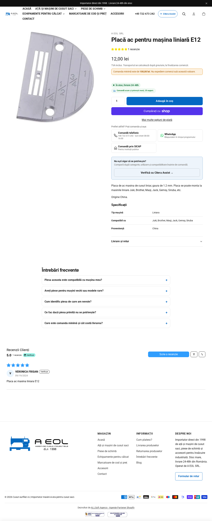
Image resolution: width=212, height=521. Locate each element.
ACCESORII (117, 13)
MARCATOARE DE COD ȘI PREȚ (88, 13)
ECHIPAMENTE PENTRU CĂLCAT (42, 13)
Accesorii (103, 468)
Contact (102, 473)
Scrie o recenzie (168, 354)
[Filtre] (193, 354)
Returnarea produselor (149, 451)
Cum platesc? (144, 439)
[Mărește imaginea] (55, 77)
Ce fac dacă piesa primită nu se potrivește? (70, 312)
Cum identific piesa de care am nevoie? (68, 301)
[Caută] (183, 14)
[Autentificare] (193, 14)
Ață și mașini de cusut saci (113, 445)
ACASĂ (27, 8)
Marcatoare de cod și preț (112, 462)
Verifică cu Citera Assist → (157, 172)
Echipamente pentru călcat (113, 456)
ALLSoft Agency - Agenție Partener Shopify (112, 507)
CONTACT (28, 18)
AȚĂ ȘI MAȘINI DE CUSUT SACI (54, 8)
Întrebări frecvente (146, 456)
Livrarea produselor (147, 445)
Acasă (101, 439)
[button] (119, 49)
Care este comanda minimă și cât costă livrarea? (74, 323)
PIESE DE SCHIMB (92, 8)
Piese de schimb (107, 451)
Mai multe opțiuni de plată (157, 119)
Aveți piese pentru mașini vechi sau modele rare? (74, 290)
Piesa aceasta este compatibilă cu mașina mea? (73, 279)
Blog (139, 462)
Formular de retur (188, 476)
